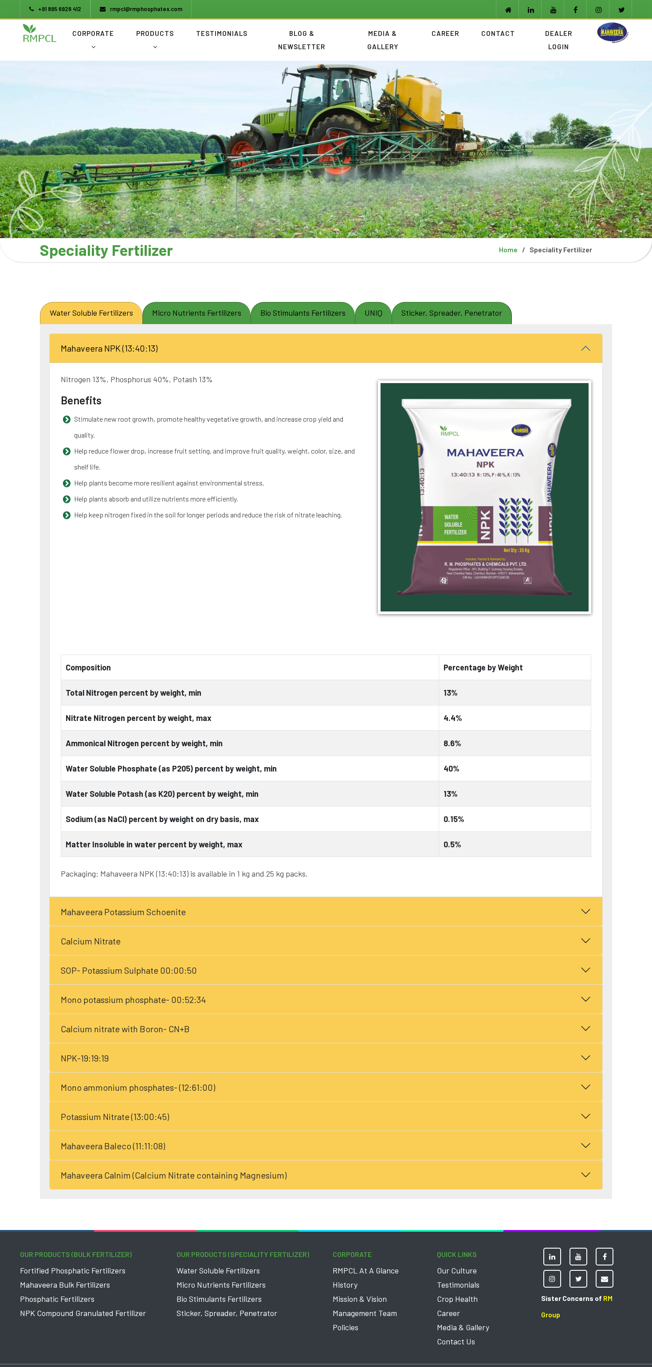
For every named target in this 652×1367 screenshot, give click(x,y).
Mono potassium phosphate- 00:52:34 (133, 999)
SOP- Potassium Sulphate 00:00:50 (129, 970)
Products (155, 33)
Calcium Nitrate (91, 941)
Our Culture (457, 1270)
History (345, 1284)
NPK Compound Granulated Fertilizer (83, 1313)
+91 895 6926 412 (59, 8)
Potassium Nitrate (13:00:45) (115, 1116)
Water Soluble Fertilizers (218, 1270)
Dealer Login (558, 40)
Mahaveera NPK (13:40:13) (109, 348)
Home (508, 249)
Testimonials (221, 33)
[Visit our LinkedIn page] (530, 9)
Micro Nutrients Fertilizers (221, 1284)
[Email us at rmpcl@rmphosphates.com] (604, 1279)
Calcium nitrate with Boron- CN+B (125, 1028)
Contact (498, 33)
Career (445, 33)
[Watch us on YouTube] (553, 9)
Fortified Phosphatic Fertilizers (73, 1270)
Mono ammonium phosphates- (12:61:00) (138, 1087)
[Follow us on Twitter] (620, 9)
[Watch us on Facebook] (604, 1256)
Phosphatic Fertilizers (57, 1299)
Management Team (365, 1313)
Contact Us (456, 1341)
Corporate (93, 33)
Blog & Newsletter (301, 40)
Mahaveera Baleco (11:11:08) (113, 1145)
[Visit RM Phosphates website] (507, 9)
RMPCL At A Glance (366, 1270)
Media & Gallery (382, 40)
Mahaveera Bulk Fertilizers (65, 1284)
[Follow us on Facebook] (575, 9)
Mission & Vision (360, 1299)
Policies (345, 1327)
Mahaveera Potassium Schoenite (123, 911)
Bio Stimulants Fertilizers (219, 1299)
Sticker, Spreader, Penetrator (227, 1313)
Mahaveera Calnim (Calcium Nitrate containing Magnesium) (174, 1175)
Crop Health (457, 1299)
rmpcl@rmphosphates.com (146, 8)
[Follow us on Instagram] (598, 9)
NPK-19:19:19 (85, 1058)
